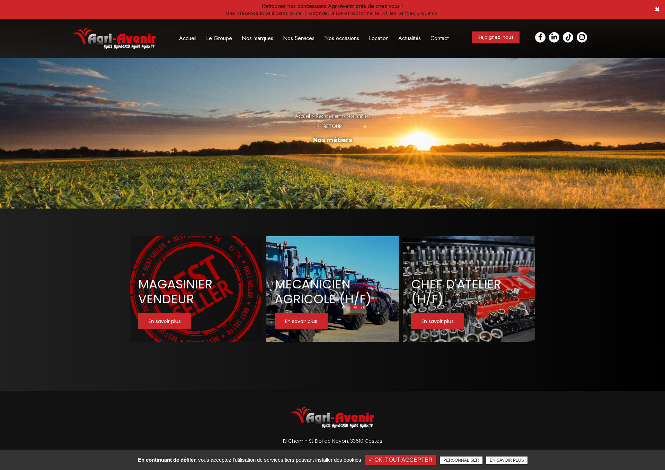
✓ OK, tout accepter (401, 460)
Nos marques (257, 38)
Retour (332, 126)
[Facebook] (540, 37)
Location (379, 38)
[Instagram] (582, 37)
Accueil (187, 38)
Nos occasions (341, 38)
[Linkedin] (554, 37)
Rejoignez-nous (496, 37)
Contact (440, 38)
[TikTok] (568, 37)
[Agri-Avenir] (332, 9)
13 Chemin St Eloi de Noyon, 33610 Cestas (332, 440)
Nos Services (298, 38)
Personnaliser (461, 460)
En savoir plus (507, 460)
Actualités (409, 38)
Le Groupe (219, 38)
